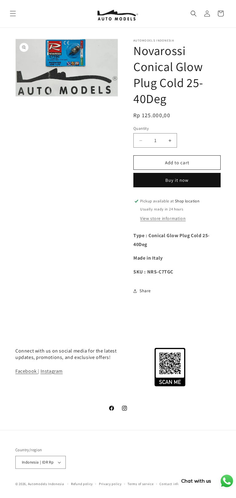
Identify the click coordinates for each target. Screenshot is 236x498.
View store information (163, 218)
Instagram (52, 371)
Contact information (176, 484)
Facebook (26, 371)
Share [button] (145, 290)
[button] (13, 13)
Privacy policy (110, 484)
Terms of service (140, 484)
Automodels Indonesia (46, 484)
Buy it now (177, 180)
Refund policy (82, 484)
